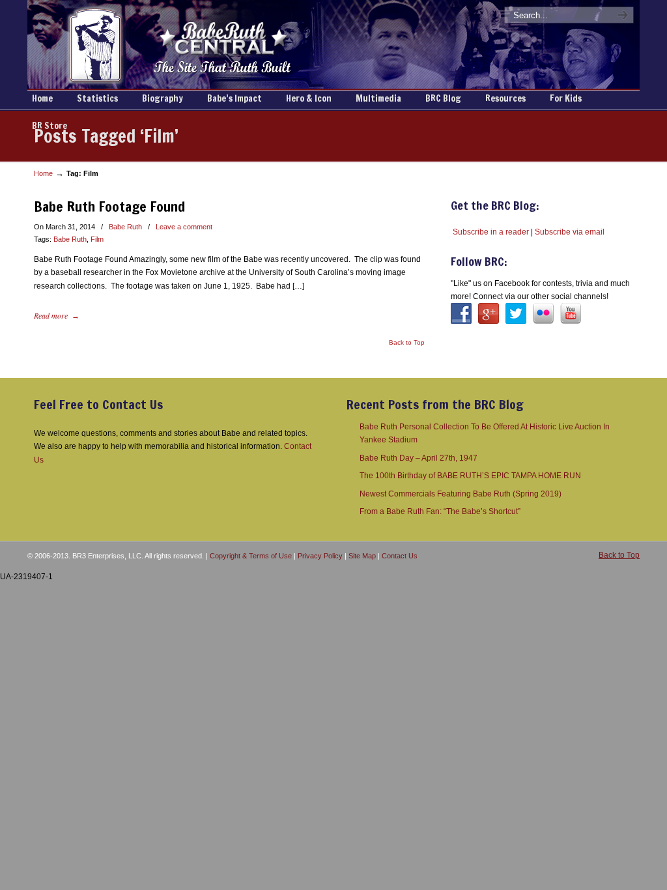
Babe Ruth (125, 227)
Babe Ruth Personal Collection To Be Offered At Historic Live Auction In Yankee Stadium (485, 433)
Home (43, 173)
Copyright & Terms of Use (251, 556)
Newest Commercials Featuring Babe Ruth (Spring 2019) (460, 493)
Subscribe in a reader (491, 232)
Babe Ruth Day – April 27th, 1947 (418, 458)
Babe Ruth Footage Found (109, 206)
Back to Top (407, 342)
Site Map (362, 556)
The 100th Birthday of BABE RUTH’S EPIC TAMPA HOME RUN (470, 475)
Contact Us (400, 556)
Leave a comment (184, 227)
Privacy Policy (320, 556)
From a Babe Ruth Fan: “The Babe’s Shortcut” (440, 511)
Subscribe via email (569, 232)
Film (97, 239)
